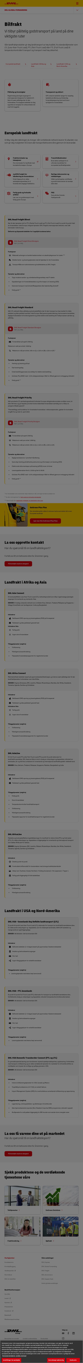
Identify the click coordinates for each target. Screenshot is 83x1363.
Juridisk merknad (21, 1356)
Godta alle (73, 1360)
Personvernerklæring (8, 1356)
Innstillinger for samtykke (11, 1360)
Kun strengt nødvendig (56, 1360)
